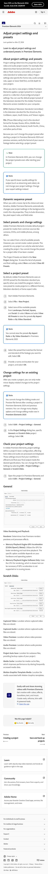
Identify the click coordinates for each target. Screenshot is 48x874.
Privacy (31, 864)
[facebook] (5, 860)
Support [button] (6, 834)
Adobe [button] (6, 844)
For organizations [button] (9, 829)
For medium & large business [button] (13, 824)
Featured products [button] (10, 849)
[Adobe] (11, 12)
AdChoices (15, 870)
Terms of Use (38, 864)
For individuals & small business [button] (14, 819)
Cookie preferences (9, 867)
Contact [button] (6, 839)
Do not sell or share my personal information (28, 867)
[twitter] (12, 860)
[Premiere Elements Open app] (45, 23)
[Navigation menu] (3, 12)
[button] (36, 12)
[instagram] (8, 860)
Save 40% (38, 4)
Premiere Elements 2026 (11, 26)
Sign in (43, 12)
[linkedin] (16, 860)
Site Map (6, 870)
